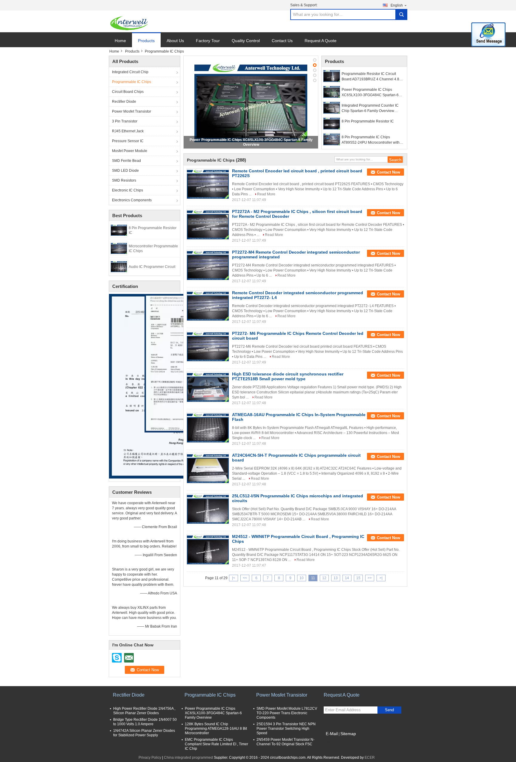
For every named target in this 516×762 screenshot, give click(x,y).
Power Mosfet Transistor (131, 111)
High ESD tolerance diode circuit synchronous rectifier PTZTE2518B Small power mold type (287, 376)
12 (324, 578)
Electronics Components (132, 200)
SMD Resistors (124, 180)
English (397, 5)
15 (358, 578)
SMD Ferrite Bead (126, 161)
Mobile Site (336, 741)
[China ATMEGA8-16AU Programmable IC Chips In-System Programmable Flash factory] (208, 427)
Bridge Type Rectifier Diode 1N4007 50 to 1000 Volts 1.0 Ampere (145, 721)
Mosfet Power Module (129, 151)
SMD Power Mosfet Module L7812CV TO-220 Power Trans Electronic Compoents (287, 713)
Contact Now (388, 172)
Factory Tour (208, 40)
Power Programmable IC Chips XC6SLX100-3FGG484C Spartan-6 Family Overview (370, 93)
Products (146, 40)
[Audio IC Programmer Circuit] (119, 266)
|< (233, 578)
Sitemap (348, 733)
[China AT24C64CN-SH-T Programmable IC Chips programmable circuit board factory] (208, 468)
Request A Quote (321, 40)
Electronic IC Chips (127, 190)
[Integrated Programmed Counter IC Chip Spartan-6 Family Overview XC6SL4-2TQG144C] (331, 107)
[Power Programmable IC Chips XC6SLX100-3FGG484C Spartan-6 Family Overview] (251, 102)
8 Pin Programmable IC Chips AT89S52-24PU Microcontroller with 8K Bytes (371, 140)
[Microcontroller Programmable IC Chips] (119, 248)
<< (245, 578)
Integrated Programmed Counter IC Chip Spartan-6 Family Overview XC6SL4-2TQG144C (370, 108)
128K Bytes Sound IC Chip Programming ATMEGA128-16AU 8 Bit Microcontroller (216, 728)
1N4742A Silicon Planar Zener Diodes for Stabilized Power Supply (144, 733)
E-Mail (332, 733)
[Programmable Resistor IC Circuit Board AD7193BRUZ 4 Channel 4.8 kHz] (331, 76)
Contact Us (282, 40)
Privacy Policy (150, 757)
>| (381, 578)
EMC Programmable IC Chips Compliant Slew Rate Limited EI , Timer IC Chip (216, 744)
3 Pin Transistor (124, 121)
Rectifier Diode (124, 101)
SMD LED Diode (125, 170)
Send (389, 710)
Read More (266, 194)
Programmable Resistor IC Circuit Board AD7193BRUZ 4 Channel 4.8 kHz (370, 77)
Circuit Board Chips (128, 92)
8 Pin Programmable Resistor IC (368, 121)
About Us (175, 40)
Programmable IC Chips (131, 82)
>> (370, 578)
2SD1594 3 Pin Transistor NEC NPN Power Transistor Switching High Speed (286, 728)
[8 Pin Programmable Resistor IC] (119, 230)
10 (302, 578)
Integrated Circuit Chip (130, 72)
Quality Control (246, 40)
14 (347, 578)
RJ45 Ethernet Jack (128, 131)
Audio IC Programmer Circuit (152, 267)
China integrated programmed (188, 757)
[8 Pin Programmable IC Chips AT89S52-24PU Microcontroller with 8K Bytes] (331, 139)
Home (120, 40)
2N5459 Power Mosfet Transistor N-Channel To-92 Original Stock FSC (285, 742)
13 (336, 578)
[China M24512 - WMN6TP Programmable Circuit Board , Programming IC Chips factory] (208, 549)
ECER (370, 757)
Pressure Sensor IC (128, 141)
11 (313, 578)
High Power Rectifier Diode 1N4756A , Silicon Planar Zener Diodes (144, 710)
